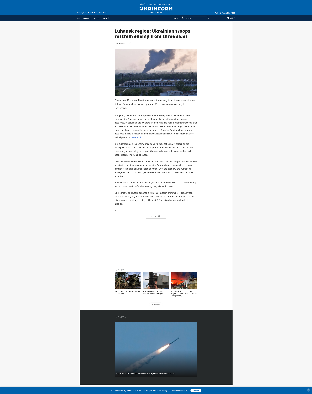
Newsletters (92, 13)
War (78, 18)
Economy (87, 18)
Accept (196, 391)
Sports (96, 18)
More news (156, 304)
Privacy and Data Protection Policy (174, 391)
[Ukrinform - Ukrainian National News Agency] (156, 8)
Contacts (174, 18)
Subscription (81, 13)
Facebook (136, 137)
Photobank (103, 13)
